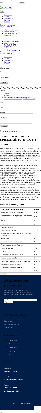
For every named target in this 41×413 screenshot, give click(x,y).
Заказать (3, 273)
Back (2, 11)
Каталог (6, 16)
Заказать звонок (9, 31)
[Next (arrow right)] (2, 412)
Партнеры (7, 20)
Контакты (7, 22)
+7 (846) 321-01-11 (6, 27)
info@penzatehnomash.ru (11, 30)
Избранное (7, 35)
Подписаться (8, 302)
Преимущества (9, 18)
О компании (8, 15)
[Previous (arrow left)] (1, 412)
